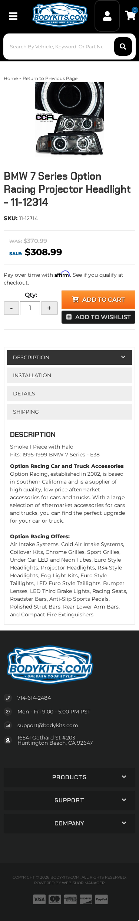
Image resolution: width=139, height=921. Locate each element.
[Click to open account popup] (107, 16)
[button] (69, 46)
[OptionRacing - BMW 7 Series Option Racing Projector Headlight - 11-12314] (69, 119)
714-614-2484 (34, 697)
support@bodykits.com (47, 725)
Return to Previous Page (50, 78)
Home (11, 78)
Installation (32, 375)
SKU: (10, 218)
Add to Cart (103, 299)
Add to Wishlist (103, 317)
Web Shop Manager (83, 882)
